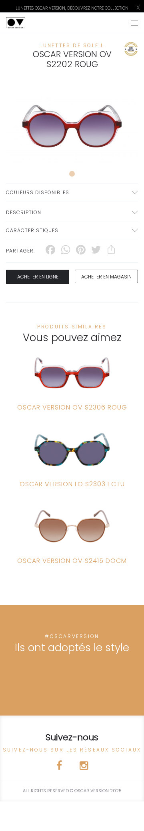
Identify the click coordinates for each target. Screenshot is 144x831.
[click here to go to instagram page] (84, 766)
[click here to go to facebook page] (60, 766)
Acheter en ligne (37, 276)
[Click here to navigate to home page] (15, 22)
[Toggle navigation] (134, 23)
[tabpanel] (72, 126)
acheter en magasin (106, 276)
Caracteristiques (32, 230)
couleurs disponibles (37, 192)
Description (23, 212)
